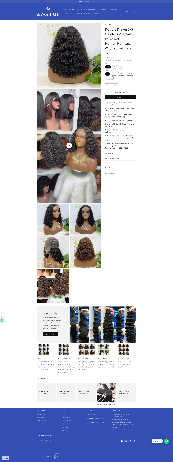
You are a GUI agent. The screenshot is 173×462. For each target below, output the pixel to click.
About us (64, 430)
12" (108, 67)
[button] (72, 9)
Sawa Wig (124, 456)
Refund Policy (41, 414)
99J (114, 74)
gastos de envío (111, 60)
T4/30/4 (130, 74)
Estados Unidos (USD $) (45, 457)
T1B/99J (109, 78)
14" (114, 67)
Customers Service (67, 420)
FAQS (63, 414)
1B (107, 74)
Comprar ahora (120, 97)
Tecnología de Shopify (131, 456)
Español (59, 457)
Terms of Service (41, 420)
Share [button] (108, 167)
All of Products (50, 334)
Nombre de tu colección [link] (44, 392)
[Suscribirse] (67, 441)
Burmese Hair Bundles (105, 405)
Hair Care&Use (66, 424)
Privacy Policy (41, 417)
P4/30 (121, 74)
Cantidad (107, 82)
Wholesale (65, 427)
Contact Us (40, 424)
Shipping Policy (66, 417)
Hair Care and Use (110, 174)
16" (121, 67)
